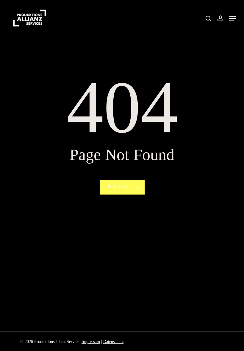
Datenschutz (113, 341)
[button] (232, 18)
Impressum (91, 341)
